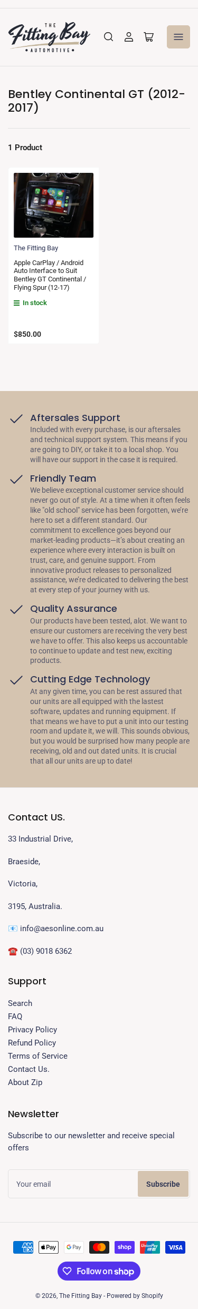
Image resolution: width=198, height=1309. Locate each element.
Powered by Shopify (135, 1296)
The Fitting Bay (36, 248)
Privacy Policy (32, 1029)
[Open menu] (178, 36)
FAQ (15, 1016)
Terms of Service (38, 1056)
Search (20, 1003)
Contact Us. (29, 1069)
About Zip (25, 1082)
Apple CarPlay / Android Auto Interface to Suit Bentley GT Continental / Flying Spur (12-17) (50, 275)
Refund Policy (32, 1043)
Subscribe (163, 1184)
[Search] (108, 36)
